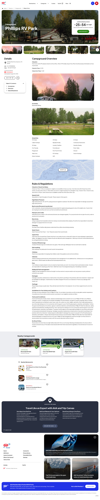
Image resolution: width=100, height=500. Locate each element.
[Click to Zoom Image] (12, 50)
